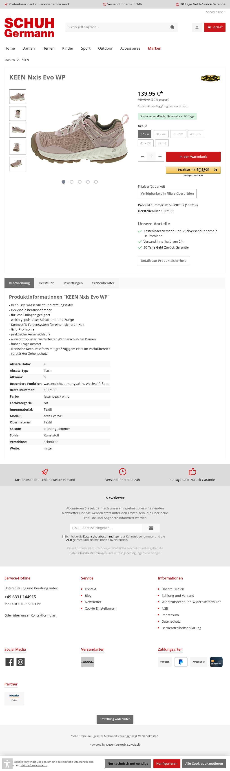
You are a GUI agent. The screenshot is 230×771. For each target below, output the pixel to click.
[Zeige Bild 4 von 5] (88, 182)
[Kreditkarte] (216, 662)
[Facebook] (9, 662)
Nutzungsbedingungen (128, 553)
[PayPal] (181, 662)
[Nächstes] (125, 137)
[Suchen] (172, 27)
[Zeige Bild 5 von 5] (96, 182)
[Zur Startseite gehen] (29, 27)
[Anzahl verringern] (142, 157)
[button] (193, 172)
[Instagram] (20, 662)
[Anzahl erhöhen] (160, 157)
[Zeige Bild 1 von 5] (63, 182)
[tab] (19, 283)
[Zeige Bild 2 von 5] (71, 182)
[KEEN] (210, 77)
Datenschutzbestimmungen (88, 553)
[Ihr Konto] (197, 27)
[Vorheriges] (34, 137)
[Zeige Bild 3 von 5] (80, 182)
